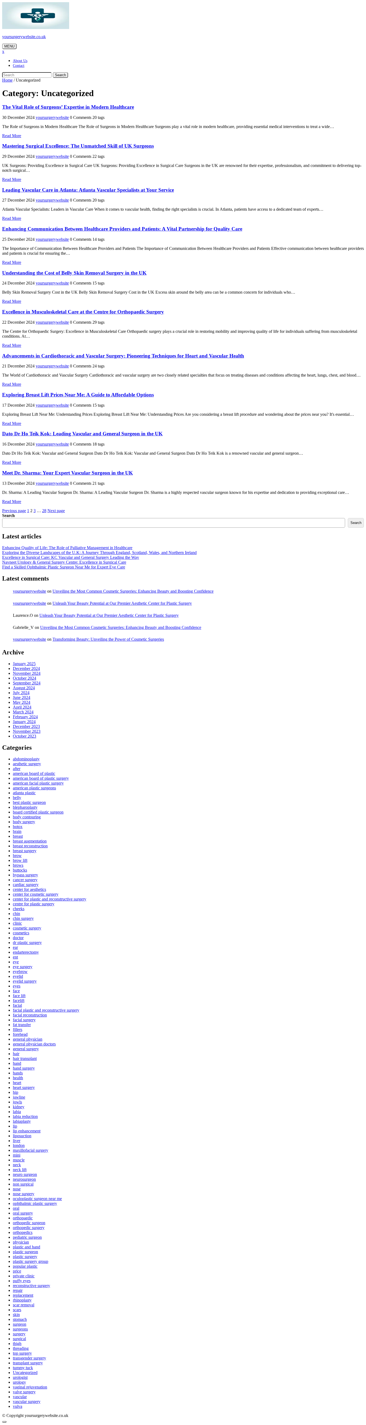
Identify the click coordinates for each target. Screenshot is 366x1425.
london (19, 1145)
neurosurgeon (24, 1179)
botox (18, 826)
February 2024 (25, 717)
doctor (18, 937)
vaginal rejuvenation (30, 1387)
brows (18, 865)
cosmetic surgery (27, 928)
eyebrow (20, 971)
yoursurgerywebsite (52, 117)
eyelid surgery (25, 981)
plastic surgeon (25, 1251)
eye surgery (22, 966)
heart (17, 1082)
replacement (23, 1295)
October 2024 (24, 678)
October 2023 (24, 736)
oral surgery (23, 1213)
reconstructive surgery (31, 1285)
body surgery (24, 821)
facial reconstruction (30, 1015)
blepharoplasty (25, 807)
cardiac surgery (26, 884)
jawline (19, 1097)
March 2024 (23, 712)
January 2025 (24, 663)
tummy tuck (23, 1367)
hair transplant (25, 1058)
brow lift (20, 860)
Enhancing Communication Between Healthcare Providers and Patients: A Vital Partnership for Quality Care (122, 229)
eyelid (18, 976)
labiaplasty (22, 1121)
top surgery (22, 1353)
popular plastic (25, 1266)
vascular (20, 1396)
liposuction (22, 1136)
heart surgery (24, 1087)
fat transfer (22, 1024)
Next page (56, 510)
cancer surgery (25, 879)
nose (17, 1189)
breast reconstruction (30, 846)
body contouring (27, 817)
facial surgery (24, 1020)
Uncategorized (25, 1372)
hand (17, 1063)
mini (16, 1155)
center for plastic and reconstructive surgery (49, 899)
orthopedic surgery (28, 1227)
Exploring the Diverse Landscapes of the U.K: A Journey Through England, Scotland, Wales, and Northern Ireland (99, 552)
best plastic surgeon (29, 802)
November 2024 (26, 673)
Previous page (14, 510)
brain (17, 831)
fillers (17, 1029)
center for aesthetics (29, 889)
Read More (11, 135)
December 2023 (26, 726)
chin (16, 913)
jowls (17, 1102)
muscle (19, 1160)
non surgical (23, 1184)
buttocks (20, 870)
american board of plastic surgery (41, 778)
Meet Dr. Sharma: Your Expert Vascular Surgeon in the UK (67, 473)
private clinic (24, 1276)
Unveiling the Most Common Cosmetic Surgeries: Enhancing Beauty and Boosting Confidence (133, 591)
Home (7, 80)
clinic (17, 923)
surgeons (20, 1329)
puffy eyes (22, 1280)
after (16, 768)
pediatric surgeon (27, 1237)
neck (17, 1164)
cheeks (18, 908)
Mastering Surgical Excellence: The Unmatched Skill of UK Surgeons (78, 146)
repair (18, 1290)
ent (15, 957)
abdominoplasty (26, 759)
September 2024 (26, 683)
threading (21, 1348)
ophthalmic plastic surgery (35, 1203)
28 (44, 510)
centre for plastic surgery (33, 904)
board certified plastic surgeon (38, 812)
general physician (27, 1039)
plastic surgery (25, 1256)
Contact (18, 66)
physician (21, 1242)
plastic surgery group (30, 1261)
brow (17, 855)
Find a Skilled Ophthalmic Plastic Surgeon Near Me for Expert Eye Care (63, 567)
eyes (16, 986)
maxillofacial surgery (30, 1150)
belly (17, 797)
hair (16, 1053)
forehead (20, 1034)
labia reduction (25, 1116)
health (18, 1078)
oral (16, 1208)
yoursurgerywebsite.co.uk (24, 36)
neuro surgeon (25, 1174)
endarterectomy (26, 952)
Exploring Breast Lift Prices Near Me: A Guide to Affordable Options (78, 395)
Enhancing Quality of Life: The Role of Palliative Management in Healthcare (67, 547)
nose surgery (23, 1193)
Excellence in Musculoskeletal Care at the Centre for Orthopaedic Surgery (83, 312)
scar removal (23, 1305)
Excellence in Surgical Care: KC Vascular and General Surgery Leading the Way (70, 557)
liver (16, 1140)
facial (17, 1005)
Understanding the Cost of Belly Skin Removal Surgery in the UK (74, 273)
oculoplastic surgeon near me (37, 1198)
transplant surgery (28, 1363)
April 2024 (22, 707)
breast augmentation (30, 841)
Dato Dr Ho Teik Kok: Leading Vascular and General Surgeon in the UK (82, 433)
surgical (19, 1338)
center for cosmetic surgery (35, 894)
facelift (18, 1000)
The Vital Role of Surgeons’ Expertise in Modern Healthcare (68, 107)
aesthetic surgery (27, 763)
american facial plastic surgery (38, 783)
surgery (19, 1334)
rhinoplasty (22, 1300)
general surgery (26, 1049)
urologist (20, 1377)
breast (18, 836)
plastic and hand (26, 1247)
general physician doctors (34, 1044)
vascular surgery (26, 1401)
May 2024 (21, 702)
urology (19, 1382)
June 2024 (21, 697)
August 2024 (24, 688)
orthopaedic (23, 1218)
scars (17, 1309)
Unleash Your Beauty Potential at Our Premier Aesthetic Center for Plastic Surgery (122, 603)
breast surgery (24, 850)
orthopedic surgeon (29, 1222)
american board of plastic (34, 773)
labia (17, 1111)
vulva (17, 1406)
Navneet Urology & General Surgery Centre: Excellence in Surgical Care (64, 562)
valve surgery (24, 1392)
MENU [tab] (9, 46)
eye (16, 962)
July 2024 (21, 692)
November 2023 (26, 731)
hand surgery (24, 1068)
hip (15, 1092)
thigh (17, 1343)
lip (15, 1126)
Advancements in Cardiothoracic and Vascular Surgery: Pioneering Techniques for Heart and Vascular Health (123, 356)
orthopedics (22, 1232)
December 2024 (26, 668)
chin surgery (23, 918)
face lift (19, 995)
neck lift (20, 1169)
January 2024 (24, 721)
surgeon (19, 1324)
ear (15, 947)
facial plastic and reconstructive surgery (46, 1010)
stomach (20, 1319)
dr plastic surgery (27, 942)
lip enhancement (26, 1131)
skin (16, 1314)
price (17, 1271)
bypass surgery (25, 875)
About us (20, 61)
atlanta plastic (24, 792)
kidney (18, 1107)
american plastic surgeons (34, 788)
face (16, 991)
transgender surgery (29, 1358)
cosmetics (21, 933)
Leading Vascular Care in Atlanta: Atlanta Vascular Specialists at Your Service (88, 190)
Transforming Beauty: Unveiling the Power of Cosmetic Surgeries (108, 639)
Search (60, 75)
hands (18, 1073)
